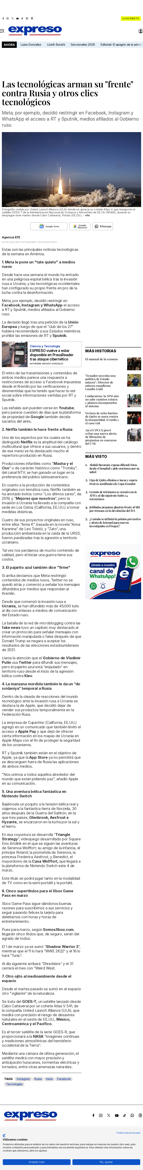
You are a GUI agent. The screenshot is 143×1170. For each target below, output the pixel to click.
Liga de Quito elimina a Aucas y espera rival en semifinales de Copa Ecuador (113, 481)
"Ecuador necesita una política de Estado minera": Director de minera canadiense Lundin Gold (100, 382)
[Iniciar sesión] (141, 31)
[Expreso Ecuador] (30, 1119)
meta (49, 1079)
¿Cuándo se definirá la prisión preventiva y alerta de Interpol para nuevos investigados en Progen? (115, 522)
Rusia (38, 1079)
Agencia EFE (11, 237)
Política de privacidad (128, 1132)
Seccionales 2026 (83, 44)
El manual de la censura (101, 359)
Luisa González (30, 44)
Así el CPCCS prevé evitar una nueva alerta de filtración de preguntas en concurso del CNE (101, 436)
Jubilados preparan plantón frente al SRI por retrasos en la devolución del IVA (114, 509)
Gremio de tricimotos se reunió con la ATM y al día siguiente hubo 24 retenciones (113, 495)
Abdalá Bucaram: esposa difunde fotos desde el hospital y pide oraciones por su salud (114, 468)
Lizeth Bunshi (56, 44)
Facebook (64, 1079)
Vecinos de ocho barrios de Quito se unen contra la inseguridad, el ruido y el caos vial (102, 418)
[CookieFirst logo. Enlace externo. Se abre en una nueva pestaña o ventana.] (4, 1135)
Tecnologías (14, 1084)
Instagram (23, 1079)
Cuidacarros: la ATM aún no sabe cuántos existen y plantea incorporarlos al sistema (102, 401)
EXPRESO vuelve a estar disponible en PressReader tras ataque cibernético (52, 355)
